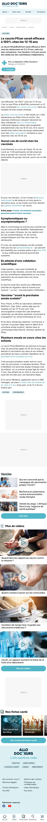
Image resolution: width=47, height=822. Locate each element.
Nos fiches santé (16, 711)
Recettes (15, 763)
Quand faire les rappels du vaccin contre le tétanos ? (22, 559)
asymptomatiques (25, 247)
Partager (10, 69)
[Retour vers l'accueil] (23, 4)
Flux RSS (5, 790)
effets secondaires (18, 133)
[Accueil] (23, 753)
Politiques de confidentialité (30, 783)
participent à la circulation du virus (16, 356)
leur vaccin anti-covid (26, 107)
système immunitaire (13, 205)
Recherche (33, 820)
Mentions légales (9, 782)
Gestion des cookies (33, 779)
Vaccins (31, 27)
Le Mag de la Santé (12, 767)
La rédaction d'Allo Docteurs (25, 62)
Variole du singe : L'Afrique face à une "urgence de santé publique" (33, 506)
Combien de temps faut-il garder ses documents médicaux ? (20, 626)
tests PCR (41, 250)
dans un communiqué (26, 122)
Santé (4, 12)
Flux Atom (28, 790)
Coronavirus (18, 392)
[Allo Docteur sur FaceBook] (3, 806)
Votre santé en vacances (32, 730)
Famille (28, 12)
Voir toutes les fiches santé (23, 740)
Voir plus (23, 516)
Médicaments (21, 27)
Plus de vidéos (14, 526)
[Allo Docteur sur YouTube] (9, 806)
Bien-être (16, 12)
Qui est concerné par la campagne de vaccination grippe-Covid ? (33, 482)
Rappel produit (29, 763)
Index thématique (31, 787)
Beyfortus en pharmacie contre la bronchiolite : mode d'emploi (32, 494)
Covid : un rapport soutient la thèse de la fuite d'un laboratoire (22, 661)
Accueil (4, 27)
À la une (4, 820)
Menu (42, 820)
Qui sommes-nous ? (11, 779)
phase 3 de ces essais (14, 114)
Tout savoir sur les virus (10, 730)
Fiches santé (23, 820)
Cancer (25, 767)
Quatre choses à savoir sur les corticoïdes (23, 592)
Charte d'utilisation (10, 787)
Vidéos (14, 820)
